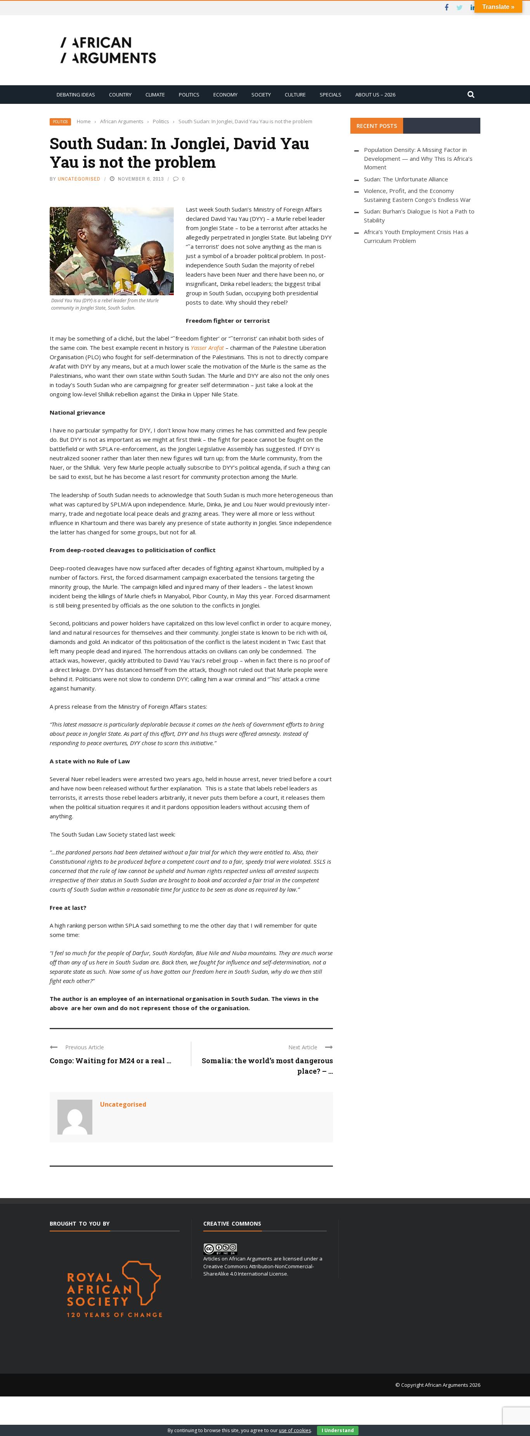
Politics (189, 94)
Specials (330, 94)
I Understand (338, 1430)
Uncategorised (79, 179)
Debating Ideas (76, 94)
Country (120, 94)
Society (261, 94)
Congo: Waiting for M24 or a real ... (110, 1060)
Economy (225, 94)
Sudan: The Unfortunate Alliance (406, 179)
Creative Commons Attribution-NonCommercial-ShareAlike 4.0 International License (258, 1270)
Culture (295, 94)
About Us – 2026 (375, 94)
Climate (155, 94)
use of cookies (295, 1430)
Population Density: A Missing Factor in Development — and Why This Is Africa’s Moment (418, 158)
